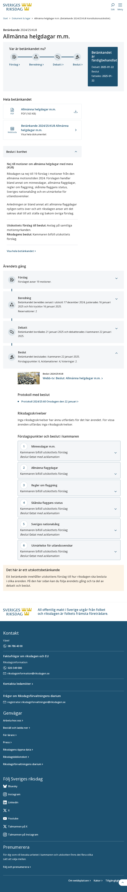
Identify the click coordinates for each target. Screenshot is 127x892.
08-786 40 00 (15, 646)
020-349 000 (15, 668)
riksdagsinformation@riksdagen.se (28, 673)
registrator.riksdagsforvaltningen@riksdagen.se (36, 702)
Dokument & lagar (21, 18)
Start (5, 18)
